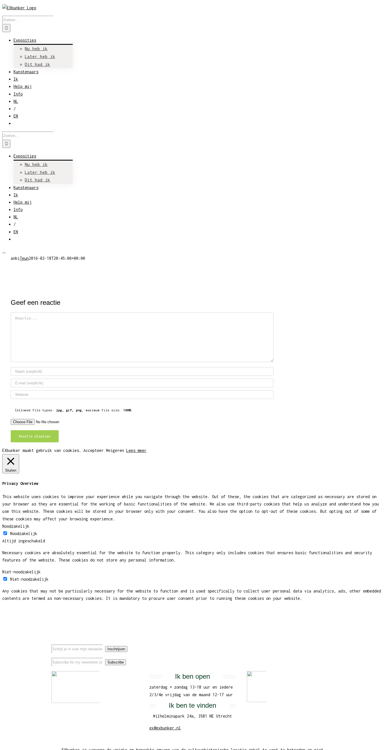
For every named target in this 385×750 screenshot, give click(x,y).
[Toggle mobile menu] (4, 250)
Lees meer (136, 450)
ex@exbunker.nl (165, 727)
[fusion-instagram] (323, 644)
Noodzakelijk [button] (15, 526)
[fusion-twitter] (314, 644)
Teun (24, 258)
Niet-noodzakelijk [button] (21, 571)
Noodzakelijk (23, 533)
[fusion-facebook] (305, 644)
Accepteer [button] (93, 450)
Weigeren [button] (115, 450)
